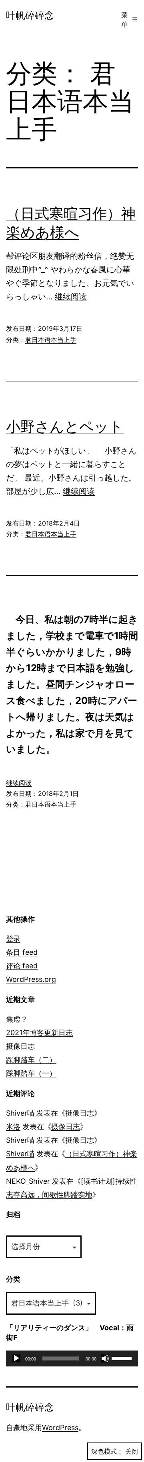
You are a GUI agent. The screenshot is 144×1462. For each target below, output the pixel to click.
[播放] (16, 1358)
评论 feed (22, 966)
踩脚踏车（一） (31, 1073)
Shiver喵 (20, 1113)
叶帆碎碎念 (30, 15)
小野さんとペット (65, 426)
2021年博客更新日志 (39, 1032)
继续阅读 (71, 296)
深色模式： (107, 1451)
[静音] (105, 1358)
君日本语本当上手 (50, 340)
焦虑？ (17, 1019)
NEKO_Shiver (28, 1181)
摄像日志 (20, 1046)
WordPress (60, 1427)
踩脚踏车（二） (31, 1059)
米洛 (13, 1126)
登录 (13, 938)
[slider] (123, 1358)
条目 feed (22, 952)
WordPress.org (31, 979)
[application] (72, 1358)
